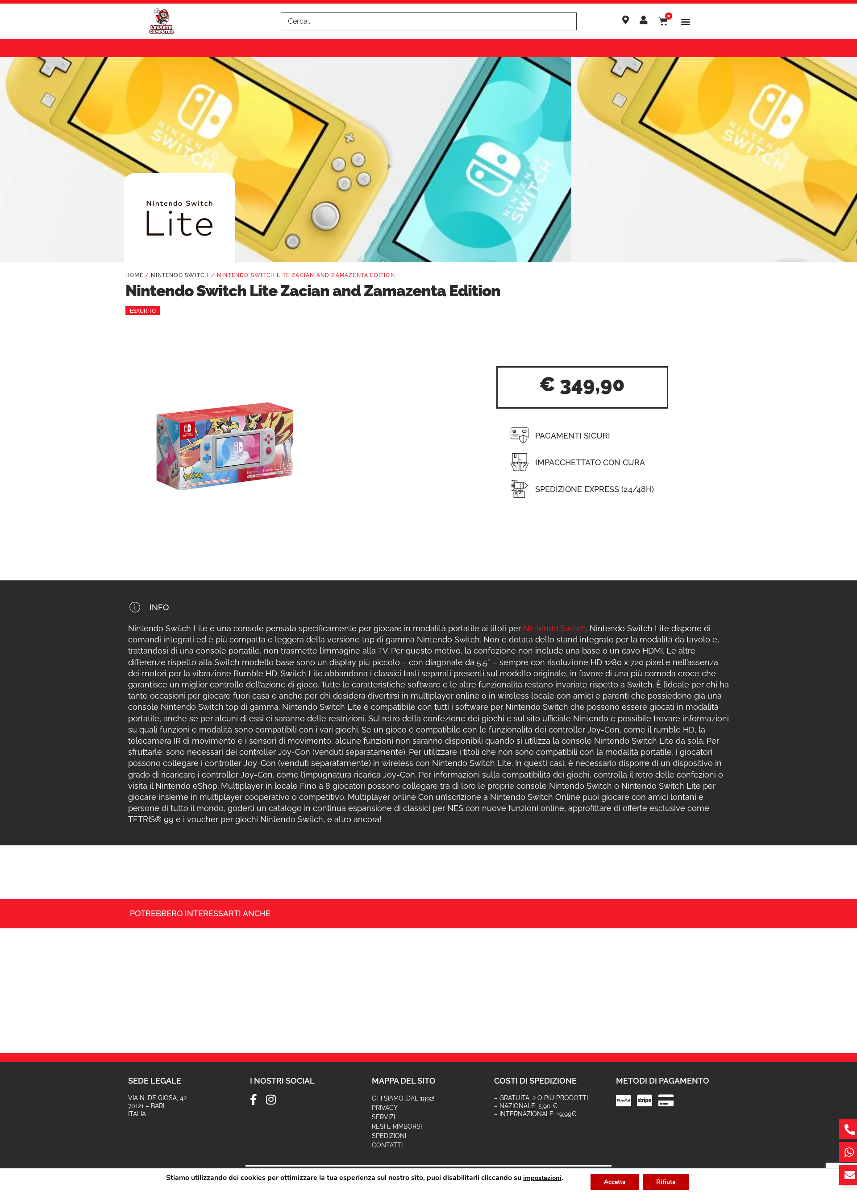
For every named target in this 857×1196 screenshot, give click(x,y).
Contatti (387, 1145)
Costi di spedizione (535, 1080)
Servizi (383, 1117)
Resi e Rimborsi (397, 1126)
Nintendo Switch (180, 275)
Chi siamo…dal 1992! (403, 1098)
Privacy (385, 1107)
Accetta (615, 1182)
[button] (685, 21)
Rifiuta (666, 1182)
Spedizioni (389, 1135)
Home (134, 275)
